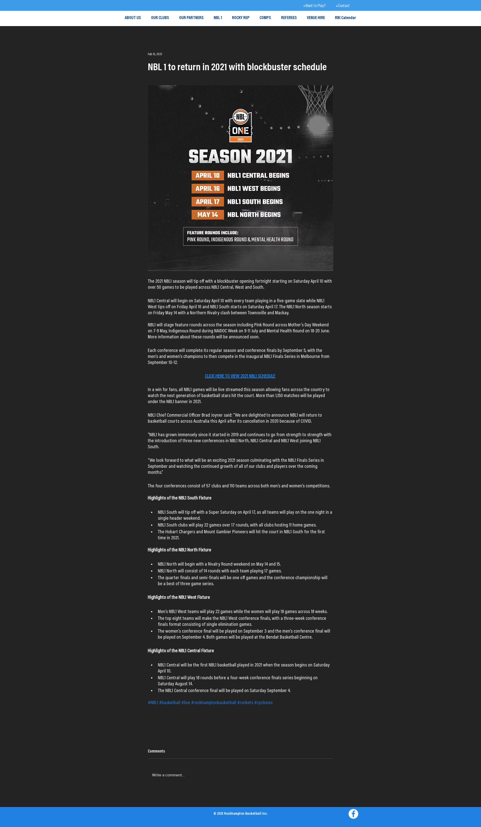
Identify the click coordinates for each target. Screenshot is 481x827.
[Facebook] (353, 814)
